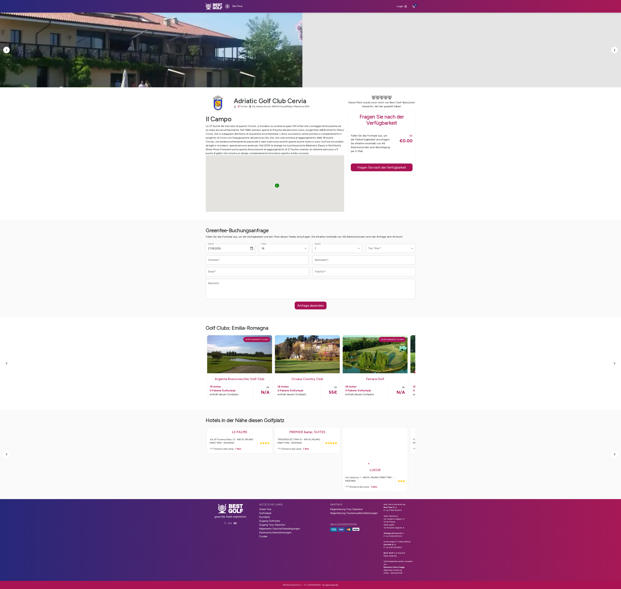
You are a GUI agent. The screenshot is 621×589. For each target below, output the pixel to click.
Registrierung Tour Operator (346, 509)
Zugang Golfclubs (269, 520)
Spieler (318, 244)
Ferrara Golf (375, 379)
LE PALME (239, 432)
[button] (390, 248)
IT (225, 523)
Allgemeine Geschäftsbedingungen (279, 528)
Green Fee (265, 509)
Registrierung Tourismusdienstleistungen (354, 513)
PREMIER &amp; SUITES (307, 432)
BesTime (237, 6)
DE (235, 523)
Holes (263, 244)
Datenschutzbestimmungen (275, 532)
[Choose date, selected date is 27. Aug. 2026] (251, 248)
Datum (211, 244)
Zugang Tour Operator (272, 524)
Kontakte (264, 516)
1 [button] (315, 248)
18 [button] (262, 248)
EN (230, 523)
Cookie (263, 536)
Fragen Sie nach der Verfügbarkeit (381, 167)
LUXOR (375, 470)
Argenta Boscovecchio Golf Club (239, 379)
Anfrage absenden (310, 305)
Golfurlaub (265, 513)
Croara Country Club (307, 379)
